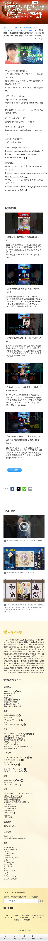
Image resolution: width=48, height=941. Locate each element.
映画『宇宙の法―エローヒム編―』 (15, 736)
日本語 (35, 3)
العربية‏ (6, 872)
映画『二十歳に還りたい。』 (13, 744)
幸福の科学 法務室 (10, 702)
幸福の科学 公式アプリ (12, 704)
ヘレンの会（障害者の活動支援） (15, 838)
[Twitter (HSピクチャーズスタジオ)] (24, 733)
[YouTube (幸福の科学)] (19, 691)
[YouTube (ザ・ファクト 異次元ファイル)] (25, 769)
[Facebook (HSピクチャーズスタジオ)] (27, 733)
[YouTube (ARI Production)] (22, 760)
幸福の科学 (8, 691)
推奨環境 (25, 915)
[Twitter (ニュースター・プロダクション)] (25, 757)
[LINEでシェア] (24, 489)
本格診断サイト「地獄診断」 (13, 706)
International (9, 847)
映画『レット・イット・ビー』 (12, 742)
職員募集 (27, 920)
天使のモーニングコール (12, 771)
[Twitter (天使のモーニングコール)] (22, 771)
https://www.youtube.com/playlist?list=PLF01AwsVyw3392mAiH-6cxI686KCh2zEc (24, 154)
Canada (7, 851)
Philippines (9, 862)
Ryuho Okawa (10, 877)
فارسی (6, 875)
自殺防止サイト (9, 836)
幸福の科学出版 (9, 715)
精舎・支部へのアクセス (12, 700)
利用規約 (15, 915)
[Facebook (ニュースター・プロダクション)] (28, 757)
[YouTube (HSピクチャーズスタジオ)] (29, 733)
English (41, 3)
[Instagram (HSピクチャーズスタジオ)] (32, 733)
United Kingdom (11, 858)
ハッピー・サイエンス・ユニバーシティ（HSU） (19, 794)
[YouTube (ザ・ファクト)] (13, 764)
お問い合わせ (36, 918)
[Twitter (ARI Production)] (19, 760)
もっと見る (14, 470)
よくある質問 (23, 918)
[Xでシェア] (19, 489)
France (7, 856)
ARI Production (11, 760)
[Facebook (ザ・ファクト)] (19, 764)
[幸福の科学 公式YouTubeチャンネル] (11, 908)
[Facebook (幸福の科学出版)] (20, 715)
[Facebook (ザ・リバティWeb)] (22, 720)
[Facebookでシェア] (12, 489)
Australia (8, 864)
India (6, 860)
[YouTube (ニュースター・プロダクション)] (31, 757)
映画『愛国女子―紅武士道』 (13, 738)
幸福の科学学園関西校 (12, 800)
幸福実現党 (8, 780)
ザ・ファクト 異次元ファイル (13, 769)
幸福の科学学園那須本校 (13, 798)
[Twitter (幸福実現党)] (13, 780)
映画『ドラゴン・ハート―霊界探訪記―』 (17, 746)
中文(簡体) (8, 866)
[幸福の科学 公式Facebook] (5, 908)
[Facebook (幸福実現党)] (16, 780)
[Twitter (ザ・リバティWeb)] (19, 720)
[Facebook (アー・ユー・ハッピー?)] (25, 724)
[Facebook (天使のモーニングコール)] (25, 771)
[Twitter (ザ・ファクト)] (16, 764)
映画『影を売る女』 (10, 748)
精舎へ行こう (8, 698)
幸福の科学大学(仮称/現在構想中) (16, 802)
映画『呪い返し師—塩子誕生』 (14, 740)
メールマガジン (9, 696)
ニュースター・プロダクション (14, 757)
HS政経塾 (7, 804)
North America (10, 849)
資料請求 (17, 920)
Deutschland (9, 853)
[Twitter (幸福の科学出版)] (17, 715)
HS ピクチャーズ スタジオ (13, 733)
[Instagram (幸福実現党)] (22, 780)
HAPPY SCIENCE (25, 930)
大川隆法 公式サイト (11, 694)
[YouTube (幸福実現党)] (19, 780)
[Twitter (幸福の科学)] (13, 691)
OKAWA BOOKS (10, 879)
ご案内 (6, 915)
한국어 (6, 868)
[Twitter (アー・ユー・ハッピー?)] (22, 724)
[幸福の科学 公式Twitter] (8, 908)
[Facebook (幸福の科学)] (16, 691)
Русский (9, 870)
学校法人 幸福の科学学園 (13, 796)
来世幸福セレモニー (11, 826)
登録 (41, 901)
